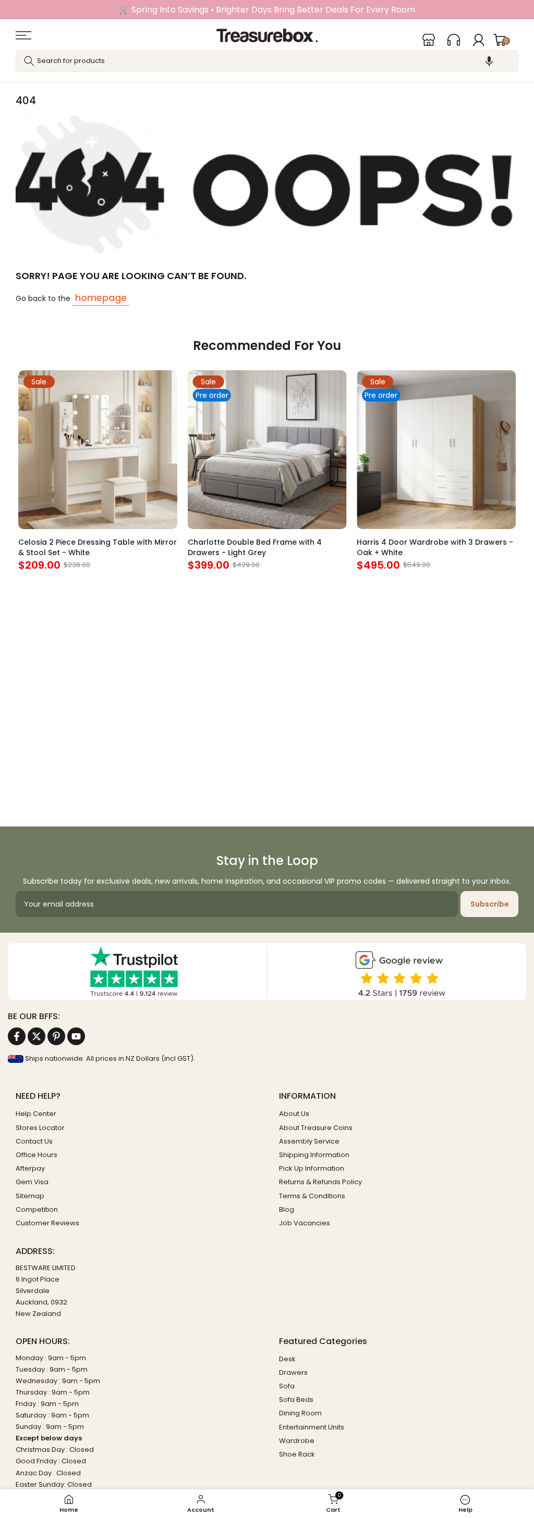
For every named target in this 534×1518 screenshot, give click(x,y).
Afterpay (30, 1168)
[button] (489, 61)
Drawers (293, 1372)
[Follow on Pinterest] (56, 1036)
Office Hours (36, 1155)
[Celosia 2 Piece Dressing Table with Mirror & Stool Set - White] (97, 449)
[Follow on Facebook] (17, 1036)
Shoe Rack (297, 1454)
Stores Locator (40, 1128)
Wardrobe (296, 1441)
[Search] (29, 61)
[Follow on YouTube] (76, 1036)
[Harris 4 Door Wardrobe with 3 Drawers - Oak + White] (436, 449)
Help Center (36, 1114)
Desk (287, 1359)
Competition (37, 1209)
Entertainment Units (311, 1427)
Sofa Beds (296, 1399)
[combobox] (267, 61)
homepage (101, 297)
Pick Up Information (311, 1168)
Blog (286, 1209)
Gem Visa (32, 1182)
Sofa (287, 1386)
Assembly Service (309, 1141)
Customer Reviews (47, 1223)
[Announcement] (267, 9)
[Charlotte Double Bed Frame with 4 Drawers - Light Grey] (267, 449)
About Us (294, 1114)
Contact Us (34, 1141)
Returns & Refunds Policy (320, 1182)
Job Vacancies (304, 1223)
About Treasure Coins (316, 1128)
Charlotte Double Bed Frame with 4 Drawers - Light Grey (255, 547)
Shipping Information (314, 1155)
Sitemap (30, 1196)
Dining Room (300, 1413)
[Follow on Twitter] (36, 1036)
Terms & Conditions (312, 1196)
